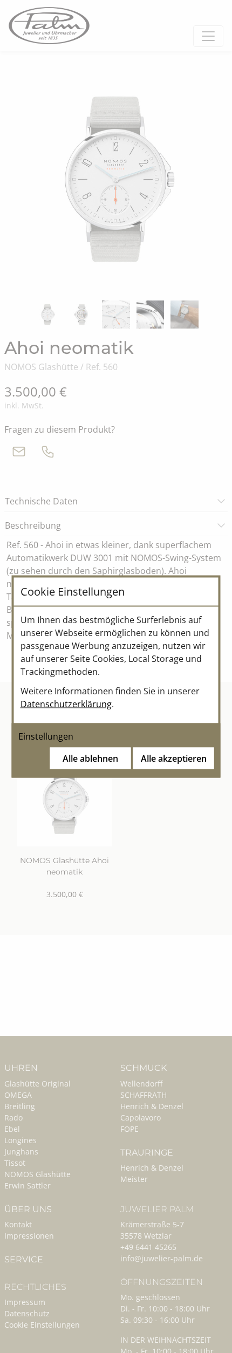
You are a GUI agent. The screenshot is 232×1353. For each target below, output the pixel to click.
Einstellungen (45, 736)
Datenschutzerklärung (66, 704)
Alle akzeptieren (174, 758)
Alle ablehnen (90, 758)
